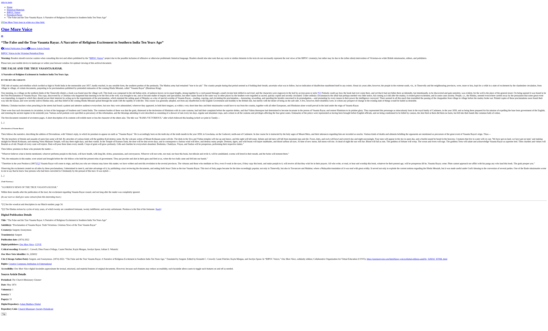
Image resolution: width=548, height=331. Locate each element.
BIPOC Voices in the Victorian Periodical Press (22, 53)
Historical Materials (15, 10)
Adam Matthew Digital (30, 304)
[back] (158, 209)
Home (9, 7)
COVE (38, 244)
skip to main (6, 2)
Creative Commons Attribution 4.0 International (30, 264)
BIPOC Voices (13, 12)
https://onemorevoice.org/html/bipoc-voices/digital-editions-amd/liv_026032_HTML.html (407, 259)
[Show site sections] (2, 36)
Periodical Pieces (14, 15)
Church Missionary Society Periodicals (35, 309)
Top (3, 314)
